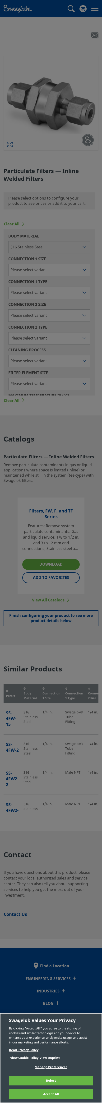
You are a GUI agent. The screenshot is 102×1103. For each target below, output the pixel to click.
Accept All (51, 1094)
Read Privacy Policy (23, 1050)
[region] (51, 1058)
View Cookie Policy (24, 1058)
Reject (51, 1080)
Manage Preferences (51, 1067)
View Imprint (50, 1058)
